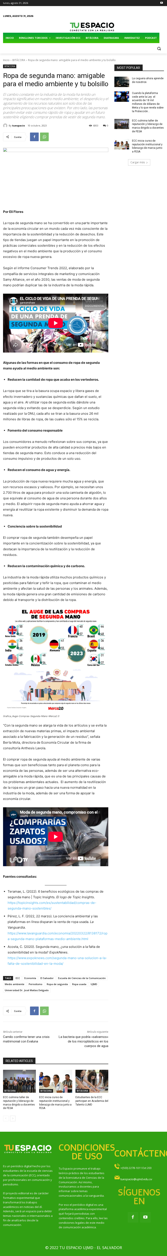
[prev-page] (5, 1118)
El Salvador (47, 978)
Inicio (6, 60)
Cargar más (137, 162)
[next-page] (12, 1118)
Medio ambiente (14, 984)
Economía (30, 978)
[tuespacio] (6, 125)
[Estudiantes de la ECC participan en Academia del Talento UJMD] (91, 1081)
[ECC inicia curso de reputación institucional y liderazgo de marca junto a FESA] (55, 1081)
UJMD (94, 984)
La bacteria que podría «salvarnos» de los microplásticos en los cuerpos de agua (83, 1041)
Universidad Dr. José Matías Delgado (27, 990)
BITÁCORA (18, 60)
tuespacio (18, 125)
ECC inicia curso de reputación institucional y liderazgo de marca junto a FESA (147, 146)
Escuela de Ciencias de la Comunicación (82, 978)
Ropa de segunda (57, 984)
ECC (18, 978)
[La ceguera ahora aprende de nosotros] (121, 82)
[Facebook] (34, 137)
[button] (159, 48)
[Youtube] (161, 3)
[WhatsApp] (44, 137)
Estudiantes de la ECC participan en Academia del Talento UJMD (91, 1101)
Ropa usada (79, 984)
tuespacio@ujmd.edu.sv (136, 1179)
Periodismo (35, 984)
